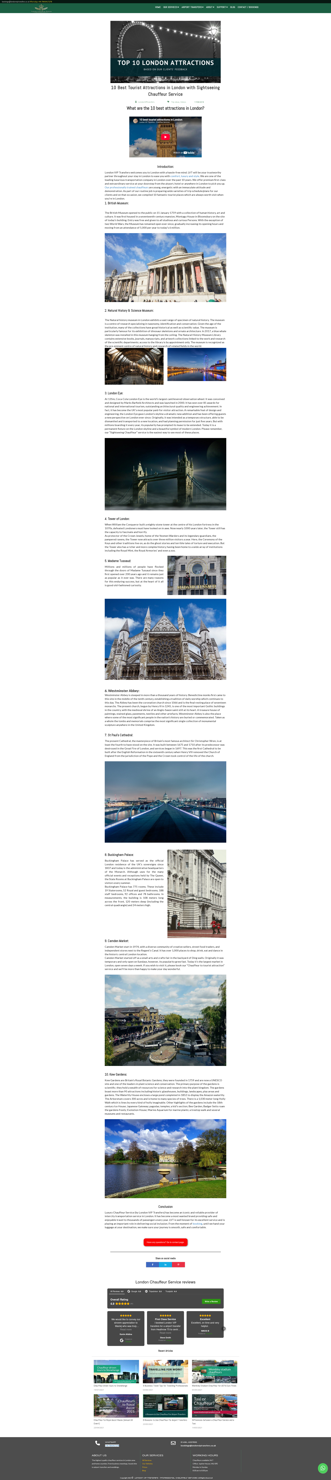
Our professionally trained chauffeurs (127, 187)
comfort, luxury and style (184, 176)
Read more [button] (126, 1329)
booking (197, 1223)
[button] (152, 1264)
